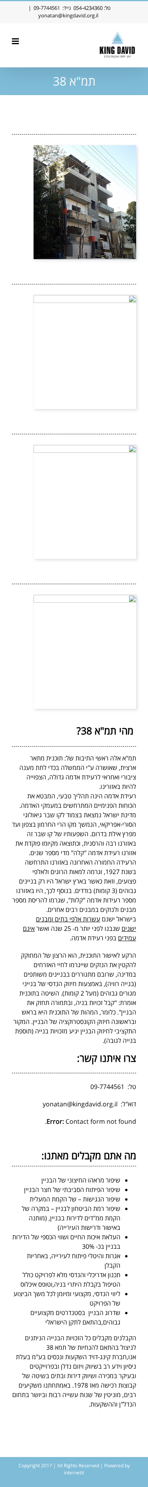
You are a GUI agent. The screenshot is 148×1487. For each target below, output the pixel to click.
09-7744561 (47, 7)
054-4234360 (88, 7)
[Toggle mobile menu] (16, 41)
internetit (74, 1472)
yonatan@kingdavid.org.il (68, 15)
